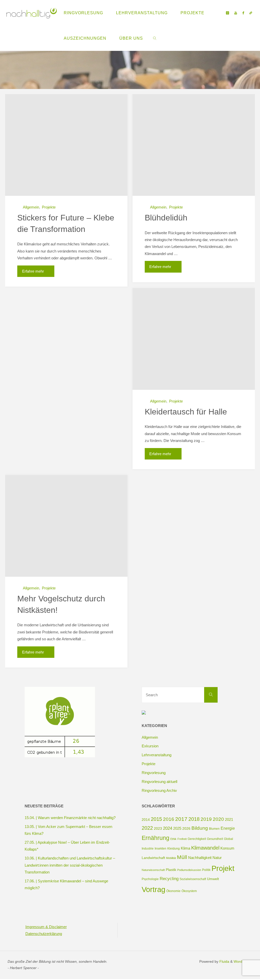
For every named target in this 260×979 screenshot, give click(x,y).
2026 (186, 828)
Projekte (49, 207)
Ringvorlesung (154, 772)
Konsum (227, 848)
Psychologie (150, 879)
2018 (194, 819)
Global (228, 839)
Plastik (171, 870)
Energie (228, 828)
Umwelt (213, 879)
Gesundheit (215, 839)
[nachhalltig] (31, 12)
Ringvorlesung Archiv (159, 790)
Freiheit (182, 838)
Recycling (169, 878)
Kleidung (173, 848)
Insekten (160, 848)
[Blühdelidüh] (194, 145)
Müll (182, 857)
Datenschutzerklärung (43, 933)
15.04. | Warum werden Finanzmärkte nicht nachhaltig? (70, 817)
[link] (155, 38)
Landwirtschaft (153, 858)
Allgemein (31, 207)
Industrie (148, 848)
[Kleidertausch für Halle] (194, 339)
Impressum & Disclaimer (46, 927)
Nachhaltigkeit (200, 857)
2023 (158, 828)
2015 (156, 819)
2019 (206, 819)
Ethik (173, 838)
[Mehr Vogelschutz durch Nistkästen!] (66, 526)
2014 (146, 820)
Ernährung (155, 838)
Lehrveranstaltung (156, 755)
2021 (229, 819)
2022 (147, 828)
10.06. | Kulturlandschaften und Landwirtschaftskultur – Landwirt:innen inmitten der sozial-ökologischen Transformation (70, 865)
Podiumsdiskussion (189, 869)
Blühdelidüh (166, 217)
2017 (181, 819)
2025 (177, 828)
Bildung (199, 828)
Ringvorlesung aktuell (159, 781)
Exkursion (150, 746)
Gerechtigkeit (197, 839)
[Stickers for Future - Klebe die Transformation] (66, 145)
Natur (217, 857)
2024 (167, 828)
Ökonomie (173, 891)
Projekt (223, 868)
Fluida (223, 961)
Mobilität (171, 857)
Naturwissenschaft (153, 869)
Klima (185, 848)
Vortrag (153, 889)
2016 (168, 819)
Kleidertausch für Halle (186, 411)
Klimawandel (205, 848)
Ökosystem (189, 891)
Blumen (214, 828)
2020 (218, 819)
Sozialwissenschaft (193, 879)
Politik (206, 870)
